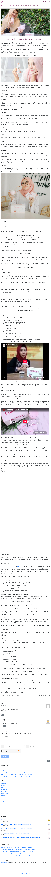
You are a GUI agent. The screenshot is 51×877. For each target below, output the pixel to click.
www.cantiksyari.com (5, 862)
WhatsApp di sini (11, 864)
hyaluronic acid (20, 566)
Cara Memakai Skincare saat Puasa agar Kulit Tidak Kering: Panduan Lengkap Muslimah (17, 774)
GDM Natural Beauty (4, 791)
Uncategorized (3, 804)
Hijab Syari (3, 795)
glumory (13, 667)
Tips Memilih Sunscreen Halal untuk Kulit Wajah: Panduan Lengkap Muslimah (15, 776)
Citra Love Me (3, 787)
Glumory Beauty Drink (18, 695)
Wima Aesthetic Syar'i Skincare (7, 808)
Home (3, 5)
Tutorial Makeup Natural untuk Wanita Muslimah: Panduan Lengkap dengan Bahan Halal (17, 772)
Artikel (29, 873)
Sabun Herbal (3, 801)
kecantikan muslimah (5, 797)
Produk (25, 873)
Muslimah (3, 799)
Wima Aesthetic (4, 806)
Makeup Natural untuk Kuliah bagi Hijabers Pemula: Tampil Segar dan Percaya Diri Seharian (18, 770)
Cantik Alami (12, 5)
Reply (2, 714)
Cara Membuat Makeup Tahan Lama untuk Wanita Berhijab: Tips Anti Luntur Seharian (17, 768)
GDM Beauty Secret (4, 789)
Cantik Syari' (3, 785)
